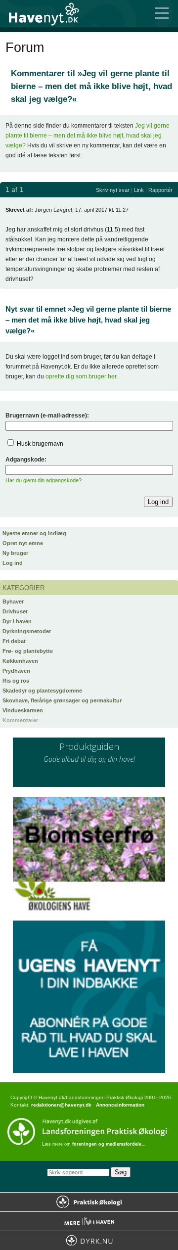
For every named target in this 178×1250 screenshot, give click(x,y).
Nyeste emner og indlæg (34, 533)
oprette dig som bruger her (80, 376)
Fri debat (14, 641)
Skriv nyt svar (113, 190)
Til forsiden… (49, 13)
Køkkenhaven (20, 661)
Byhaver (13, 601)
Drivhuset (15, 611)
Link (139, 190)
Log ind (12, 563)
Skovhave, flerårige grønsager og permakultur (62, 700)
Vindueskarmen (22, 710)
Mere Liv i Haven (89, 1221)
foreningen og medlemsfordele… (109, 1144)
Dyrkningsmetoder (26, 631)
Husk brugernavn (40, 443)
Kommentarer (20, 720)
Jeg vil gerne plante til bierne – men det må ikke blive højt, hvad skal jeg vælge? (87, 135)
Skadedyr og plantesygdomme (42, 691)
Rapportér (160, 190)
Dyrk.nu (89, 1240)
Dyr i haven (17, 621)
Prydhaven (16, 671)
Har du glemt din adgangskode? (43, 480)
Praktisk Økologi (89, 1202)
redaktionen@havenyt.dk (61, 1105)
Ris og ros (15, 681)
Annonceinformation (120, 1105)
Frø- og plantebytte (27, 651)
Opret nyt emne (22, 543)
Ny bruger (15, 553)
